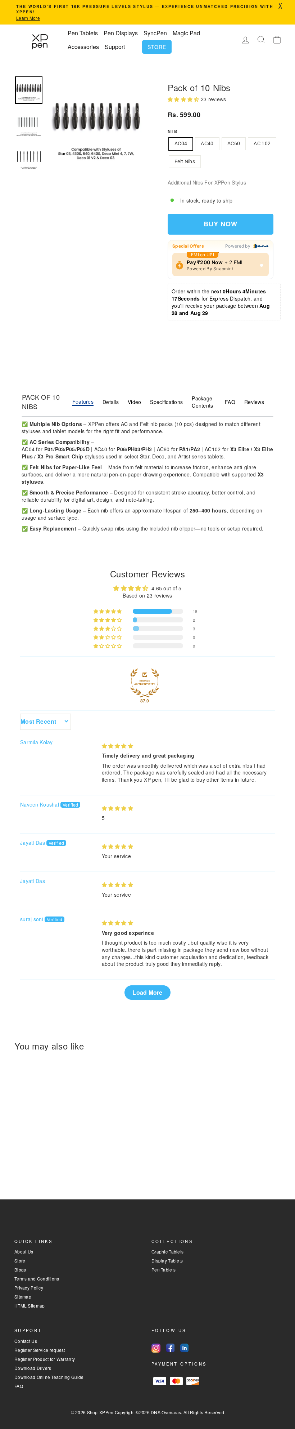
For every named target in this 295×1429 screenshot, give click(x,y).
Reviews (254, 401)
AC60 (233, 143)
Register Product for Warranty (44, 1359)
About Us (23, 1251)
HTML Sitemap (29, 1305)
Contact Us (25, 1341)
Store (157, 46)
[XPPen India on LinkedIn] (184, 1348)
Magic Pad (186, 33)
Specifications (166, 401)
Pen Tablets (83, 33)
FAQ (230, 401)
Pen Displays (121, 33)
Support (115, 47)
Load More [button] (147, 992)
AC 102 (262, 143)
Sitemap (22, 1296)
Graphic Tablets (167, 1251)
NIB (173, 131)
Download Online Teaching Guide (48, 1377)
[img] (117, 745)
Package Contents (202, 402)
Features (83, 401)
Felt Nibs (184, 161)
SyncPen (155, 33)
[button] (184, 99)
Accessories (83, 47)
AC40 (207, 143)
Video (134, 401)
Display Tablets (167, 1260)
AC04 (180, 143)
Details (111, 401)
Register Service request (39, 1350)
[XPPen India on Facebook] (170, 1348)
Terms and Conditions (36, 1278)
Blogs (20, 1269)
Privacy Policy (28, 1287)
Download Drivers (32, 1368)
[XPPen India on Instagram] (155, 1348)
